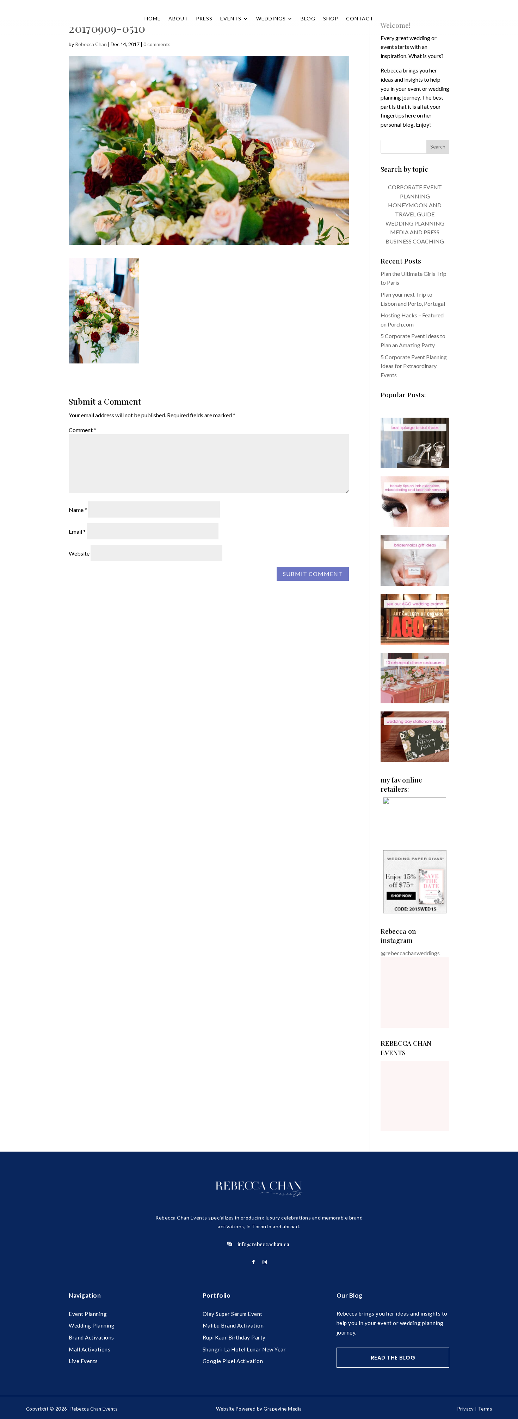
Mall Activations (89, 1349)
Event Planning (88, 1314)
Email (77, 531)
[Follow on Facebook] (253, 1262)
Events (230, 18)
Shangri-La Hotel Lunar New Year (244, 1349)
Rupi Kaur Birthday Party (234, 1337)
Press (204, 18)
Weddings (271, 18)
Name (78, 509)
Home (152, 18)
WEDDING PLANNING (415, 223)
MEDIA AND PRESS (414, 232)
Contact (360, 18)
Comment (82, 429)
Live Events (83, 1361)
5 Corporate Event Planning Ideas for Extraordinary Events (414, 366)
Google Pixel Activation (233, 1361)
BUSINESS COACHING (415, 241)
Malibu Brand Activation (233, 1325)
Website (79, 553)
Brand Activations (91, 1337)
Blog (308, 18)
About (178, 18)
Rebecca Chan (91, 44)
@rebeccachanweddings (410, 953)
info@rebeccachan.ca (263, 1244)
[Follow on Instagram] (264, 1262)
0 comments (157, 44)
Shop (330, 18)
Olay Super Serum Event (233, 1314)
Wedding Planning (92, 1325)
